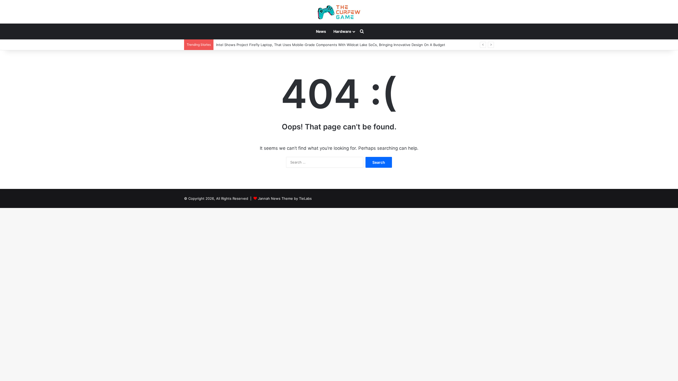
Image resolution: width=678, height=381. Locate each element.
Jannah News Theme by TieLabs (285, 198)
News (321, 31)
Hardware (342, 31)
